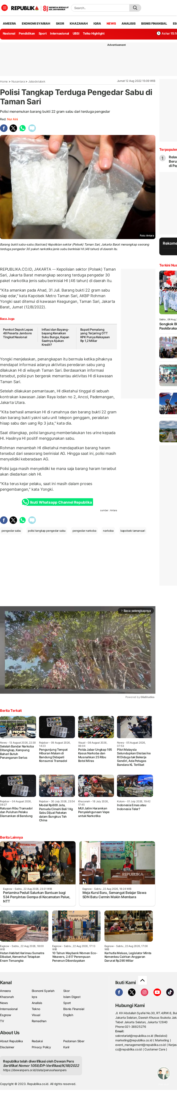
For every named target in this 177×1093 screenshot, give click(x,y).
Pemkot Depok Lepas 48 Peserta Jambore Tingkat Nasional (18, 333)
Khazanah (7, 997)
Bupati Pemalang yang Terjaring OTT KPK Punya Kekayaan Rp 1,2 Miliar (95, 335)
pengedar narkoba (84, 530)
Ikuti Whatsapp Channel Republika (61, 502)
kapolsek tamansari (132, 530)
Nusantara (18, 81)
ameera (9, 23)
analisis (128, 23)
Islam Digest (71, 997)
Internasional (59, 33)
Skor (66, 991)
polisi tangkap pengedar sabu (47, 530)
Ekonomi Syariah (36, 23)
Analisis (37, 1003)
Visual (36, 1015)
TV (2, 1021)
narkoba (108, 530)
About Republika (11, 1041)
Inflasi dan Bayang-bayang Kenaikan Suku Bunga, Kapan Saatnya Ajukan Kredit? (55, 337)
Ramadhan (39, 1021)
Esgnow (5, 1015)
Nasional (9, 33)
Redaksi (37, 1041)
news (111, 23)
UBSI (76, 33)
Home (4, 81)
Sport (43, 33)
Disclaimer (7, 1047)
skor (60, 23)
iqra (97, 23)
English (68, 1015)
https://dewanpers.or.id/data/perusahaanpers (35, 1070)
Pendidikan (27, 33)
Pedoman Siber (73, 1041)
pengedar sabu (11, 530)
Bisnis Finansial (154, 23)
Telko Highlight (93, 33)
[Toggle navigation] (4, 7)
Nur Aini (12, 119)
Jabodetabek (36, 81)
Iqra (34, 997)
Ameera (5, 991)
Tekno (36, 1009)
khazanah (79, 23)
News (4, 1003)
